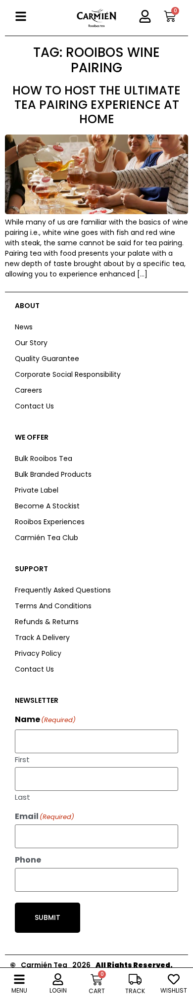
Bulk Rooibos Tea (43, 458)
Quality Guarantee (47, 359)
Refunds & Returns (47, 622)
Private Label (36, 490)
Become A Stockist (47, 506)
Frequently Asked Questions (63, 590)
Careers (28, 390)
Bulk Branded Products (53, 474)
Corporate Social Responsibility (68, 374)
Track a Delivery (42, 637)
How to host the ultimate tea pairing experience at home (96, 104)
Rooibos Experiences (50, 522)
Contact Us (34, 406)
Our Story (31, 343)
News (24, 327)
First (22, 758)
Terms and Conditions (53, 606)
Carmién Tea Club (46, 538)
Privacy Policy (38, 653)
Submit (47, 917)
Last (22, 796)
